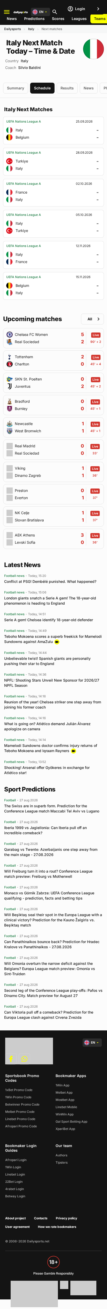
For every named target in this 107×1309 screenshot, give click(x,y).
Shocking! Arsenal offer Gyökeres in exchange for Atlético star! (47, 770)
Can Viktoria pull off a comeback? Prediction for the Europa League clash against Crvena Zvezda (48, 1015)
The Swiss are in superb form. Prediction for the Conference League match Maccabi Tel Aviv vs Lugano (51, 808)
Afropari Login (15, 1160)
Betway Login (15, 1196)
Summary (15, 88)
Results (67, 88)
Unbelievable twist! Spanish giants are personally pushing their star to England (47, 661)
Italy (31, 29)
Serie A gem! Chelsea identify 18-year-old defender (48, 620)
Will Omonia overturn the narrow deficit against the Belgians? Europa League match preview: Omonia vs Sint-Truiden (49, 968)
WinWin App (64, 1114)
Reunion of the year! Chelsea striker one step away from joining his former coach (52, 704)
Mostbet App (65, 1100)
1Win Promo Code (18, 1097)
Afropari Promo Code (21, 1126)
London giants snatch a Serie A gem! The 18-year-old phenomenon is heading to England (50, 600)
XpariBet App (65, 1129)
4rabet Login (14, 1189)
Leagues (79, 18)
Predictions (34, 18)
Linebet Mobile (66, 1107)
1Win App (62, 1085)
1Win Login (13, 1167)
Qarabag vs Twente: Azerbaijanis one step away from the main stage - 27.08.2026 (50, 852)
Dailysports (12, 29)
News (12, 18)
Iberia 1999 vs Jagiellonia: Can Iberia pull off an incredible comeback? (45, 830)
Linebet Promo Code (20, 1119)
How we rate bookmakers (57, 1227)
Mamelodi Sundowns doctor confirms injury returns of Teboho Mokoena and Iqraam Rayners (50, 748)
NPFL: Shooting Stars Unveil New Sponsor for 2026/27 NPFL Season (51, 683)
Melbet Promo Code (20, 1112)
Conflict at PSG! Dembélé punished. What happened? (50, 581)
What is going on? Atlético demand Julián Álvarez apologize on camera (47, 726)
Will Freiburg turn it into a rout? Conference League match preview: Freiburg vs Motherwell (48, 874)
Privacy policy (66, 1218)
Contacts (41, 1218)
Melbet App (64, 1092)
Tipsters (62, 1162)
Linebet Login (15, 1174)
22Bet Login (14, 1182)
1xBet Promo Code (18, 1090)
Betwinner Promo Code (22, 1104)
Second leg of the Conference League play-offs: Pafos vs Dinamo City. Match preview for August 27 (53, 993)
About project (15, 1218)
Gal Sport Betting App (71, 1121)
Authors (61, 1155)
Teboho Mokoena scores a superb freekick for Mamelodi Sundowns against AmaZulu (53, 639)
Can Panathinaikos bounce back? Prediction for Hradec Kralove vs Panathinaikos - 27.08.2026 (51, 944)
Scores (58, 18)
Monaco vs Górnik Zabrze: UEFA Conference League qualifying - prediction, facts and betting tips (49, 895)
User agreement (17, 1227)
